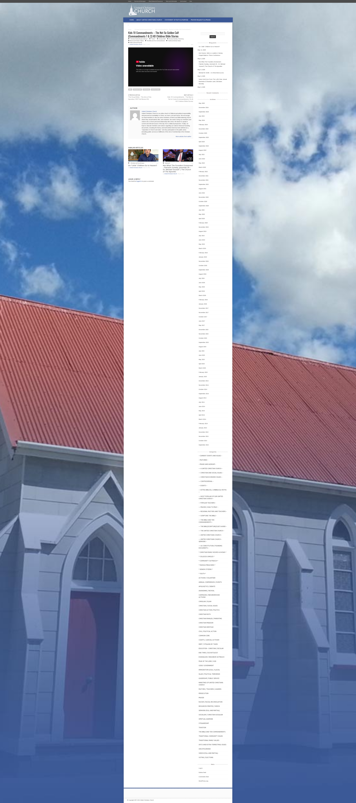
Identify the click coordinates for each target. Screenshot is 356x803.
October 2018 (203, 265)
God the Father (156, 89)
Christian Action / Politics (209, 610)
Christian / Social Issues (208, 606)
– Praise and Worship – (207, 464)
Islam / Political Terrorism (209, 674)
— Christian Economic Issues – (210, 477)
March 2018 (202, 295)
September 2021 (204, 184)
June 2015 (202, 355)
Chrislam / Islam (205, 601)
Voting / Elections (206, 757)
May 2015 (202, 359)
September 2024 (204, 112)
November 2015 (204, 334)
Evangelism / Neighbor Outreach (211, 657)
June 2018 (202, 282)
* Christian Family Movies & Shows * (143, 29)
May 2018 (202, 287)
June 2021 (202, 193)
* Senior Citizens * (206, 569)
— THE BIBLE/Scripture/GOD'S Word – (213, 526)
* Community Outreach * (208, 561)
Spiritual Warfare (206, 719)
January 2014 (203, 428)
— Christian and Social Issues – (211, 473)
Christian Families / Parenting (176, 38)
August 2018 (202, 274)
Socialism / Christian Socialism (211, 715)
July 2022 (201, 154)
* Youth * (153, 38)
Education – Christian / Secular (211, 648)
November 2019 (204, 227)
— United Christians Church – (210, 535)
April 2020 (202, 218)
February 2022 (203, 171)
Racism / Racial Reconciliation (210, 702)
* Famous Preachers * (207, 565)
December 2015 (203, 329)
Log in (200, 768)
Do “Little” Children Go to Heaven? (142, 165)
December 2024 (203, 107)
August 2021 (202, 188)
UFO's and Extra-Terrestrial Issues (212, 744)
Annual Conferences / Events (210, 582)
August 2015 (202, 346)
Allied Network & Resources (156, 1)
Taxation (202, 727)
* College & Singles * (207, 556)
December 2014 (203, 381)
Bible (130, 89)
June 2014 (202, 406)
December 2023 (203, 129)
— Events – (203, 485)
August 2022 (202, 150)
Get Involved (183, 1)
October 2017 (203, 317)
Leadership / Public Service (209, 678)
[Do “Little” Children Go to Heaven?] (143, 155)
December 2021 (203, 176)
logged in (139, 181)
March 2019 (202, 248)
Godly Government (206, 665)
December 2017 (203, 308)
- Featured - (167, 163)
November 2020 (204, 197)
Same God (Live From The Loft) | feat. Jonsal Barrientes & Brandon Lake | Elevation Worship (213, 81)
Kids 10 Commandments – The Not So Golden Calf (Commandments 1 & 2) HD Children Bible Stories (153, 34)
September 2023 (204, 137)
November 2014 (204, 385)
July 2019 (201, 235)
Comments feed (204, 776)
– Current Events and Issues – (210, 456)
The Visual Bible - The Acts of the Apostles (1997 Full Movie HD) (139, 98)
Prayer (201, 697)
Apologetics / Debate (207, 586)
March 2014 (202, 419)
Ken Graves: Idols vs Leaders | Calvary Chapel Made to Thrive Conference (211, 54)
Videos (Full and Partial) (136, 42)
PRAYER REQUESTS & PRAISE (201, 20)
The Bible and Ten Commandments (156, 40)
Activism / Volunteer (207, 578)
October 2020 (203, 201)
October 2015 (203, 338)
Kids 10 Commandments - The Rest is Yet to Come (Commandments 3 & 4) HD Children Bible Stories (180, 99)
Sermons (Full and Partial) (209, 710)
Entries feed (202, 772)
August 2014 (202, 398)
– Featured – (203, 460)
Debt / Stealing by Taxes (208, 644)
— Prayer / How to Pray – (208, 507)
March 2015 (202, 368)
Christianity (146, 89)
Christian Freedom (206, 623)
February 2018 (203, 299)
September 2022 (204, 146)
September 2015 (204, 342)
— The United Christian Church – (211, 531)
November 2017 (204, 312)
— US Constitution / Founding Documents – (210, 547)
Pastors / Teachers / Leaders (210, 689)
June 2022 (202, 159)
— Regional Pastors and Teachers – (213, 511)
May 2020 (202, 214)
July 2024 (201, 116)
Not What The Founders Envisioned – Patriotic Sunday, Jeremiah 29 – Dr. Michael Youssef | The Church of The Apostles (178, 168)
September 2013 (204, 445)
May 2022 (202, 163)
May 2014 (202, 410)
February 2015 (203, 372)
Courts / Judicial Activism (209, 640)
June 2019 (202, 240)
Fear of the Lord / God (207, 661)
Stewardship (204, 723)
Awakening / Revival (206, 591)
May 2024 (202, 120)
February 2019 (203, 252)
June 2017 (202, 321)
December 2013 (203, 432)
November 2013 (204, 436)
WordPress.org (203, 781)
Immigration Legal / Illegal (209, 670)
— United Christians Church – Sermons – (210, 540)
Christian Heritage (206, 627)
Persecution (203, 693)
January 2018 (203, 304)
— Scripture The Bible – (208, 515)
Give (190, 1)
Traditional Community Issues (211, 736)
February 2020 (203, 223)
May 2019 (202, 244)
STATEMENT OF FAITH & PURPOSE (176, 20)
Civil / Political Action (207, 631)
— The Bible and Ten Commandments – (206, 521)
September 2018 (204, 270)
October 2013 (203, 440)
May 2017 (202, 325)
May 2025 (202, 103)
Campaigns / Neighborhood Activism (209, 596)
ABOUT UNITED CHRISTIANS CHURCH (149, 20)
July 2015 (201, 351)
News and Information (171, 1)
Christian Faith (162, 38)
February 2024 (203, 124)
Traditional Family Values (174, 40)
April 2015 (202, 364)
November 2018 (204, 261)
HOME (132, 20)
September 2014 (204, 393)
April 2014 (202, 415)
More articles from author (183, 136)
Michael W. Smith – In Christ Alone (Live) (211, 73)
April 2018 (202, 291)
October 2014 (203, 389)
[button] (226, 19)
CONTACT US (134, 25)
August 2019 (202, 231)
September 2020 (204, 205)
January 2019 (203, 257)
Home (129, 1)
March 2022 (202, 167)
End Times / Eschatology (208, 653)
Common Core (204, 635)
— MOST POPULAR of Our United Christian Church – (211, 497)
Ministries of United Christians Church (211, 684)
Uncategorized (205, 749)
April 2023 (202, 141)
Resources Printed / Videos (137, 40)
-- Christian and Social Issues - (137, 163)
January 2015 (203, 376)
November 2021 (204, 180)
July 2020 (201, 210)
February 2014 (203, 423)
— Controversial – (206, 481)
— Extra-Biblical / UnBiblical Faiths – (212, 491)
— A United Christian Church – (210, 468)
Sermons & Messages (140, 1)
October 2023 (203, 133)
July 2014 (201, 402)
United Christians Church (136, 44)
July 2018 (201, 278)
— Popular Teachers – (207, 503)
